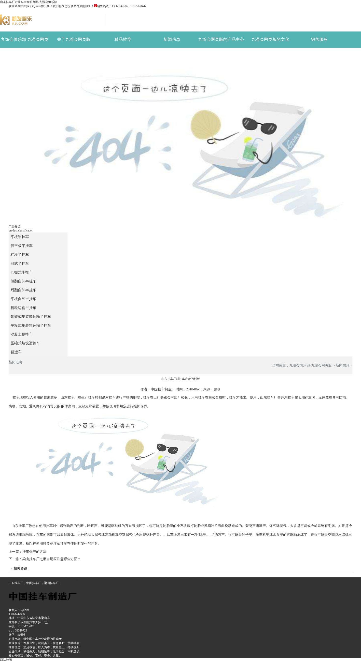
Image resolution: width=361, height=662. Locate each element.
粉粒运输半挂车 (221, 250)
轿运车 (221, 55)
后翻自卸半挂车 (23, 290)
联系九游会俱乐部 (73, 55)
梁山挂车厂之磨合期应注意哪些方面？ (51, 559)
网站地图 (6, 660)
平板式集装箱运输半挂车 (31, 325)
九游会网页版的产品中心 (221, 39)
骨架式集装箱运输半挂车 (221, 266)
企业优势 (24, 55)
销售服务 (319, 39)
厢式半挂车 (20, 263)
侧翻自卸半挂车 (23, 281)
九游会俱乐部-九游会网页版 (24, 42)
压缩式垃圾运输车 (25, 343)
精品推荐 (122, 39)
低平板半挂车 (22, 246)
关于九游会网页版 (73, 39)
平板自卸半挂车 (221, 234)
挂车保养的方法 (34, 552)
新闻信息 (172, 39)
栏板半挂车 (20, 255)
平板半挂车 (20, 237)
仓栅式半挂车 (22, 272)
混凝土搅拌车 (22, 334)
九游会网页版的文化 (270, 39)
